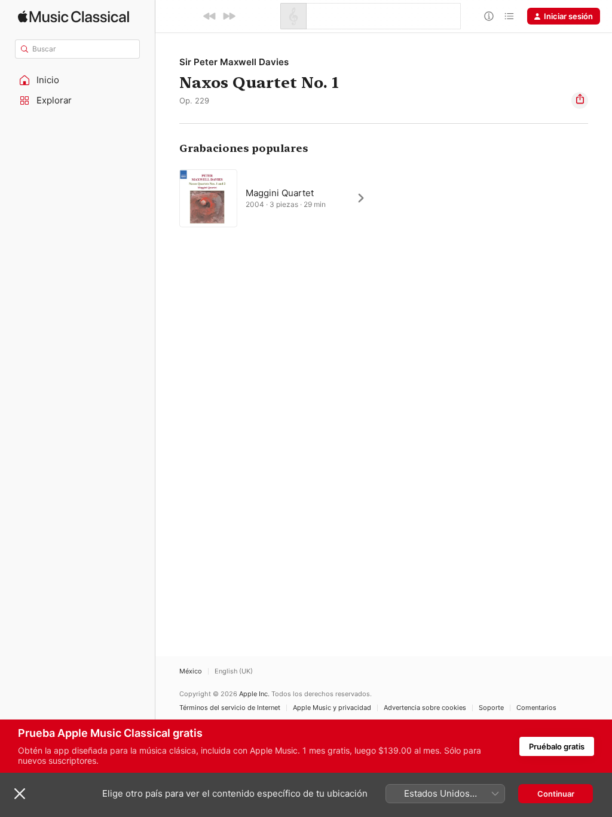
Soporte (491, 708)
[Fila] (509, 16)
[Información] (488, 16)
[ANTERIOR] (209, 16)
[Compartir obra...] (579, 100)
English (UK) (234, 671)
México (190, 671)
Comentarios (536, 708)
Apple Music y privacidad (332, 708)
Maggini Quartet (280, 193)
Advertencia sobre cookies (425, 708)
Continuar (555, 793)
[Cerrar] (19, 793)
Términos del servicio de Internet (229, 708)
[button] (78, 80)
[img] (73, 16)
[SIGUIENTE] (228, 16)
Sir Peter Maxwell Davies (234, 62)
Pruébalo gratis (557, 746)
